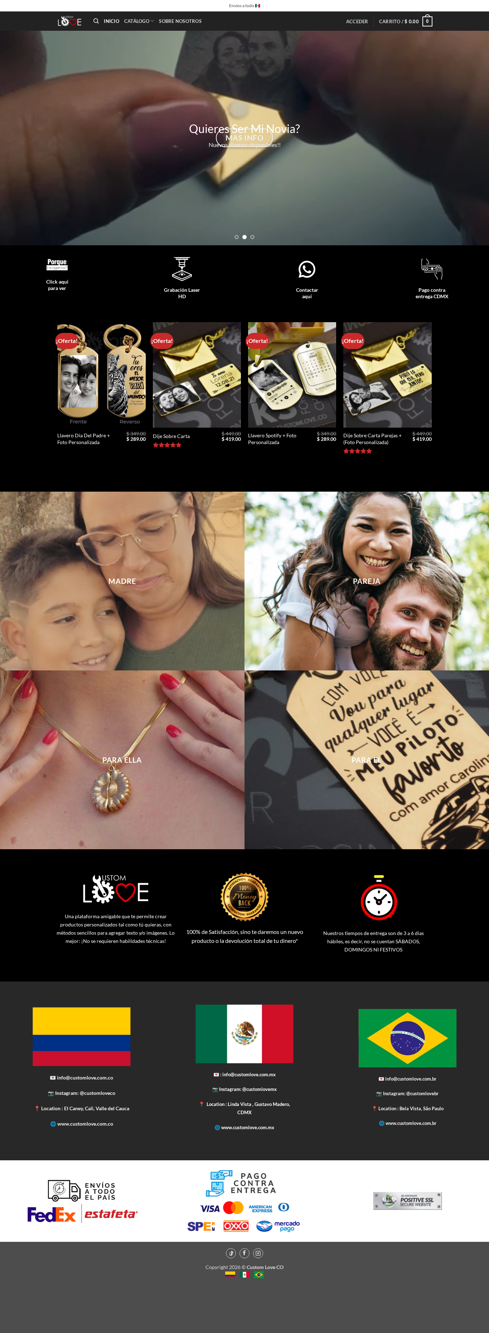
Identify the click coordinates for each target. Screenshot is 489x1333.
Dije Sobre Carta (171, 436)
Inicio (111, 21)
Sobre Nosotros (180, 21)
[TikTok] (231, 1253)
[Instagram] (258, 1253)
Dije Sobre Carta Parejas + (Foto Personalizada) (372, 438)
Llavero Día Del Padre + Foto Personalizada (83, 438)
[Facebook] (244, 1253)
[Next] (470, 138)
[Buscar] (96, 21)
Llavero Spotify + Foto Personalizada (272, 438)
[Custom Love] (70, 21)
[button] (357, 21)
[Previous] (19, 138)
